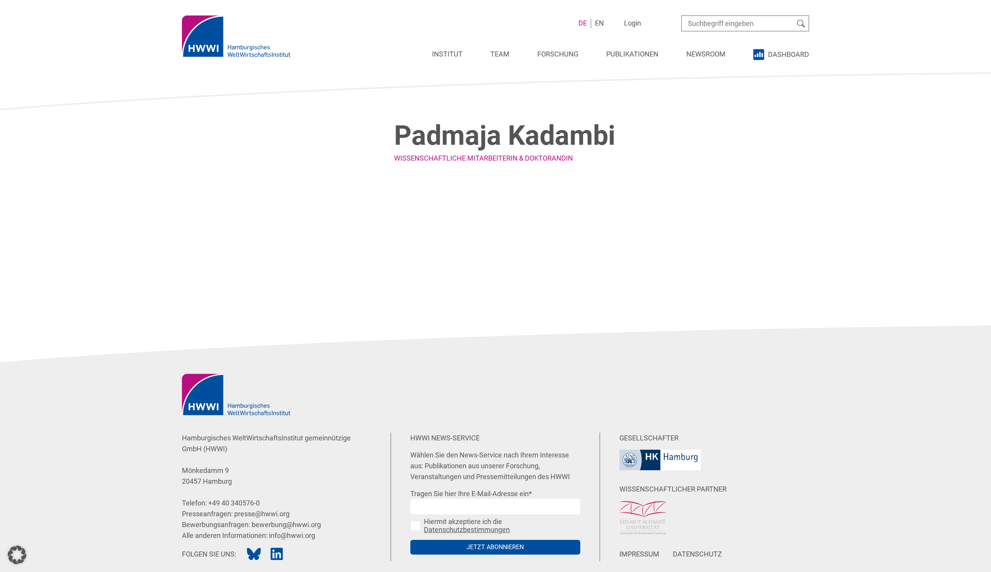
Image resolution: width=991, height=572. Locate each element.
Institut (447, 54)
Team (499, 54)
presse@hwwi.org (262, 514)
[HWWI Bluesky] (254, 554)
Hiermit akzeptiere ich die (467, 525)
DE (582, 23)
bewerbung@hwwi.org (286, 525)
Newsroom (705, 54)
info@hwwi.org (292, 535)
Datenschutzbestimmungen (467, 530)
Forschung (557, 54)
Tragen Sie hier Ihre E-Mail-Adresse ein (471, 494)
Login (632, 23)
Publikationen (632, 54)
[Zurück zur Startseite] (236, 36)
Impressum (639, 554)
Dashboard (788, 54)
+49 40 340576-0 (234, 503)
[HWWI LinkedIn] (277, 554)
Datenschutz (697, 554)
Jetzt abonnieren (495, 547)
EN (599, 23)
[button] (17, 555)
